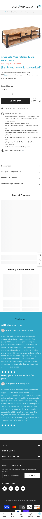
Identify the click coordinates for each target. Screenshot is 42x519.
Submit (32, 475)
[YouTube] (23, 488)
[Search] (9, 6)
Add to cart (15, 101)
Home (2, 12)
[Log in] (32, 6)
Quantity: (4, 90)
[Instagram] (11, 488)
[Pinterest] (17, 488)
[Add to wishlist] (34, 101)
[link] (21, 259)
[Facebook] (4, 488)
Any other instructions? (8, 78)
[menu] (2, 6)
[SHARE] (39, 101)
